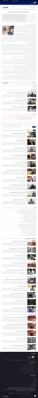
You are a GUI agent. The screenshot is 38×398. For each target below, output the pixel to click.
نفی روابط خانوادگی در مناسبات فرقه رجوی (21, 390)
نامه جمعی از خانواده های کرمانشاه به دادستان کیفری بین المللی (27, 227)
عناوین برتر (10, 387)
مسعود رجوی (34, 381)
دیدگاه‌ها (28, 130)
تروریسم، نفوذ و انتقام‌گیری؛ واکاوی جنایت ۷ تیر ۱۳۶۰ (19, 345)
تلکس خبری (24, 393)
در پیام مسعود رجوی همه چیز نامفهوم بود (20, 148)
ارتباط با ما (17, 393)
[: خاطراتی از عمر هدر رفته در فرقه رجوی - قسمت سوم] (2, 7)
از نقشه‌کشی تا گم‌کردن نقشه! (22, 286)
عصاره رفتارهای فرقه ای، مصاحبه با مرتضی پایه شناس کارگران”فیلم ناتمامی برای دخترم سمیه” (23, 210)
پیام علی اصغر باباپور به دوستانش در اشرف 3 (20, 107)
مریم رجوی (34, 382)
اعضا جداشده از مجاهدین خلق (30, 238)
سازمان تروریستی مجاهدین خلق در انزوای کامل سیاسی (18, 192)
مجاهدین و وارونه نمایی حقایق (8, 389)
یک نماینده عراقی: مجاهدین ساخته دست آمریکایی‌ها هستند (27, 209)
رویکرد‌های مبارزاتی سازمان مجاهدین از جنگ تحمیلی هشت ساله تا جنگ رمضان (15, 317)
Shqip (9, 393)
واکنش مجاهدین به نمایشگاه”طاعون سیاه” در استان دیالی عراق (27, 235)
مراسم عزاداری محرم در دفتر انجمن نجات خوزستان (28, 228)
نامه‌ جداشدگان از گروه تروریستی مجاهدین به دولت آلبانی (27, 217)
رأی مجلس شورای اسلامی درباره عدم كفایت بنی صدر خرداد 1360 (17, 270)
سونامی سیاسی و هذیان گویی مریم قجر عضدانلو (29, 232)
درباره (20, 393)
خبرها (34, 377)
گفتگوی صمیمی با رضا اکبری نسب (21, 177)
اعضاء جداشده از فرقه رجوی (32, 7)
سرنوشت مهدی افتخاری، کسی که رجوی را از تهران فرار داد (18, 248)
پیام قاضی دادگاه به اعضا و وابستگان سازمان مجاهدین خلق (27, 212)
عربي (14, 393)
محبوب (34, 130)
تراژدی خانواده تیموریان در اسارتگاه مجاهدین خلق (19, 262)
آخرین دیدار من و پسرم (32, 223)
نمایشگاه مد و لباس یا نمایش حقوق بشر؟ (30, 220)
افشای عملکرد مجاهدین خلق (31, 276)
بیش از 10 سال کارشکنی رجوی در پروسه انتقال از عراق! (28, 221)
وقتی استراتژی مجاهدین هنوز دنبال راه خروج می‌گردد (18, 293)
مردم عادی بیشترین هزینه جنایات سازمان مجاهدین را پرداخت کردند (16, 324)
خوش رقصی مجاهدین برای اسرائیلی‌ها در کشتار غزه (28, 229)
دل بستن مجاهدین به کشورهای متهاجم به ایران (19, 199)
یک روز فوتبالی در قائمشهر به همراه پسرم (21, 100)
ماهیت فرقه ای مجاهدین (32, 389)
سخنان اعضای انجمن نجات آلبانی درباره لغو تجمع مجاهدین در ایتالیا (16, 170)
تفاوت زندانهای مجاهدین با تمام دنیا (21, 140)
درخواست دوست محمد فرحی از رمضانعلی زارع (20, 133)
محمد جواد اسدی (34, 87)
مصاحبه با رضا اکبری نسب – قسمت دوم (20, 162)
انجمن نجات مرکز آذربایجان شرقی (23, 9)
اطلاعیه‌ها (34, 378)
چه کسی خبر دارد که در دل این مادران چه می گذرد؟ (28, 231)
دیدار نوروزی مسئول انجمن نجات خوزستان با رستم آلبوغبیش (27, 213)
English (12, 393)
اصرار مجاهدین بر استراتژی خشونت (31, 387)
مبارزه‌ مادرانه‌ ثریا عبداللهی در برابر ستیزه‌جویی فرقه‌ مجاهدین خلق (27, 368)
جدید (31, 130)
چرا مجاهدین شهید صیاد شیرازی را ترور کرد (29, 214)
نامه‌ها (34, 380)
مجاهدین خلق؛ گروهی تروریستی (24, 389)
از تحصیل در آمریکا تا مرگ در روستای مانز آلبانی (19, 241)
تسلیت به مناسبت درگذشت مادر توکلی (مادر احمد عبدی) (28, 372)
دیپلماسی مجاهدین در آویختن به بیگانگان (17, 387)
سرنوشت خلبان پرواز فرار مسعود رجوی (21, 255)
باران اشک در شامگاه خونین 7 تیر (22, 338)
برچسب (24, 387)
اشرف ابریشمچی (33, 383)
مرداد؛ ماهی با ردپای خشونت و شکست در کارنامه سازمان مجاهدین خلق (16, 279)
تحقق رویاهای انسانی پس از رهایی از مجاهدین (19, 155)
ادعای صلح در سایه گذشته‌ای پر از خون (21, 331)
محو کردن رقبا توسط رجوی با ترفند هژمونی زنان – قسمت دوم (28, 367)
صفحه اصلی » (26, 5)
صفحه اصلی (28, 393)
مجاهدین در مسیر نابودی (16, 389)
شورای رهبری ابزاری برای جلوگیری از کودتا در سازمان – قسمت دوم (17, 92)
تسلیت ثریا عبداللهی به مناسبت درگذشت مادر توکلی (29, 373)
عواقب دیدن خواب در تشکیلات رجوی (21, 300)
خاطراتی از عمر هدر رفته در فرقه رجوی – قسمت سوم (19, 12)
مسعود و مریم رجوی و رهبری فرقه (31, 390)
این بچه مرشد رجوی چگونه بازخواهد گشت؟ (29, 216)
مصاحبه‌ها (34, 379)
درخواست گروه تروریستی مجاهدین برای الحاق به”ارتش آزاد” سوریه (26, 224)
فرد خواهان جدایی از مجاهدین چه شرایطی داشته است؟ (18, 185)
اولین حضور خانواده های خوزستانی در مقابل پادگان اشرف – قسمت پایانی (25, 225)
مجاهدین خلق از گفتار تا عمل (31, 233)
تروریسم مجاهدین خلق (32, 314)
